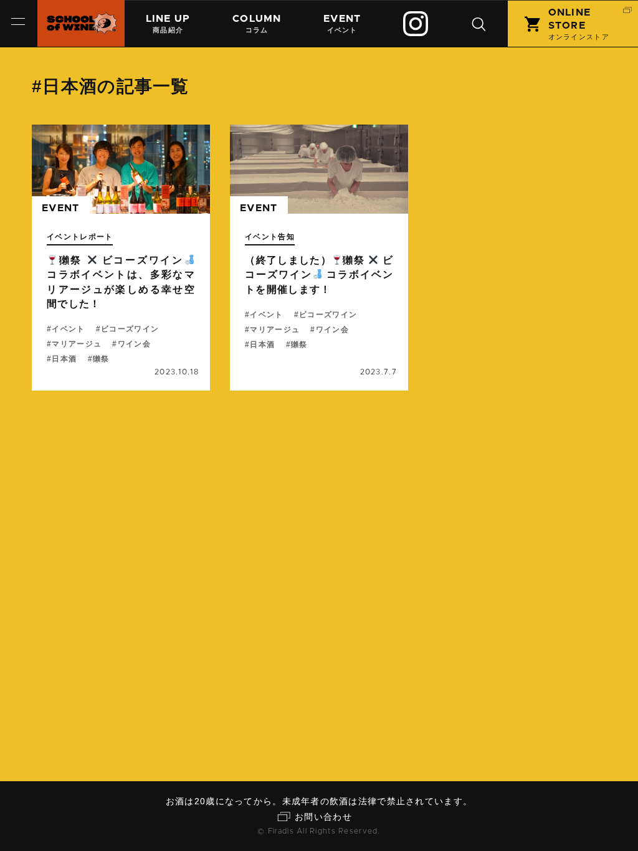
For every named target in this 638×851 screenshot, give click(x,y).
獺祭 (101, 358)
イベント (342, 24)
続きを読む (121, 258)
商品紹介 (168, 24)
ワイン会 (134, 344)
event (60, 208)
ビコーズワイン (130, 329)
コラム (257, 24)
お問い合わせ (323, 817)
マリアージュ (77, 344)
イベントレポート (80, 236)
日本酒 (64, 358)
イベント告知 (270, 236)
